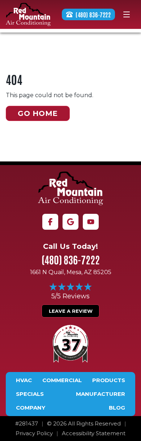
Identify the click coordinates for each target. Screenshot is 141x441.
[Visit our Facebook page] (50, 222)
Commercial (62, 380)
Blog (117, 408)
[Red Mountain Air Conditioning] (70, 188)
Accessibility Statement (93, 433)
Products (108, 380)
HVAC (24, 380)
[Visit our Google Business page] (70, 222)
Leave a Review (71, 311)
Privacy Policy (34, 433)
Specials (30, 394)
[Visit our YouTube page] (91, 222)
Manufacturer (100, 394)
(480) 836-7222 (71, 259)
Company (30, 408)
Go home (38, 113)
